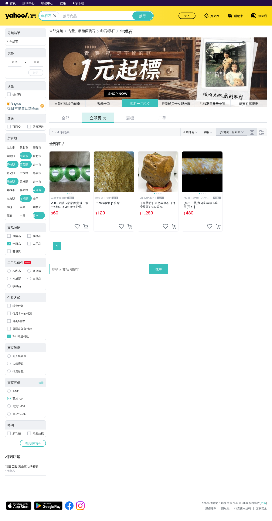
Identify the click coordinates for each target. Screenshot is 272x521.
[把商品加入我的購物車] (85, 226)
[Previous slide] (52, 171)
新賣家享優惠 (248, 103)
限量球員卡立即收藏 (176, 103)
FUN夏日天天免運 (212, 103)
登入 (187, 16)
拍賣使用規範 (242, 508)
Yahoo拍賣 (20, 16)
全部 (65, 117)
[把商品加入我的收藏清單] (77, 226)
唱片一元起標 (140, 103)
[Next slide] (87, 171)
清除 (41, 382)
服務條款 (210, 508)
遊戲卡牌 (103, 103)
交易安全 (261, 508)
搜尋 (159, 269)
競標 (130, 117)
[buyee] (25, 106)
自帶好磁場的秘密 (67, 103)
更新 (263, 503)
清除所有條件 (33, 443)
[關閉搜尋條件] (54, 15)
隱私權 (225, 508)
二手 (162, 117)
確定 (35, 72)
